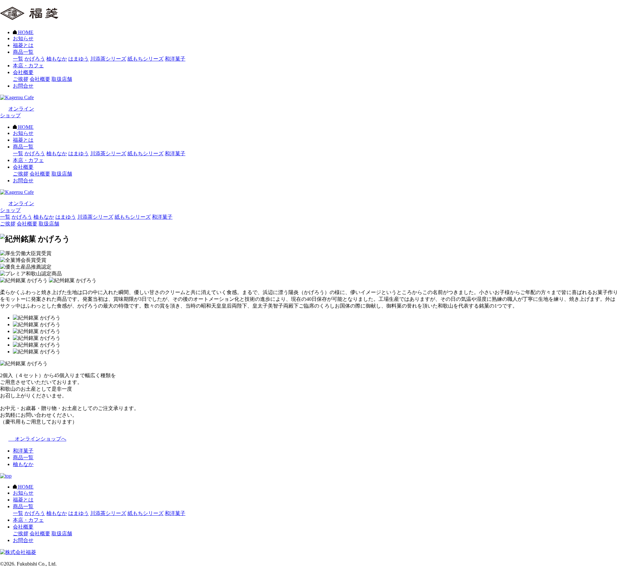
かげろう (34, 59)
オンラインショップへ (37, 439)
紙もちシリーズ (145, 59)
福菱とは (23, 45)
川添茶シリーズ (108, 59)
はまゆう (78, 59)
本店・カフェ (28, 65)
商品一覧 (23, 52)
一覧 (18, 59)
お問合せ (23, 86)
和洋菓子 (175, 59)
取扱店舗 (62, 79)
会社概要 (23, 72)
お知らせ (23, 38)
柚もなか (56, 59)
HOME (25, 32)
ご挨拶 (20, 79)
